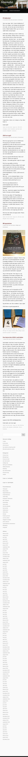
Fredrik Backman (6, 494)
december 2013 (6, 716)
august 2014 (5, 701)
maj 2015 (5, 683)
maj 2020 (5, 568)
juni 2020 (5, 566)
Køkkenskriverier (6, 466)
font (7, 330)
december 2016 (6, 647)
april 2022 (5, 539)
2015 (19, 425)
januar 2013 (5, 737)
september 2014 (6, 699)
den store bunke (14, 19)
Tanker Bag (5, 496)
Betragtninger (6, 457)
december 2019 (6, 577)
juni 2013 (5, 727)
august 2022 (5, 535)
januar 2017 (5, 645)
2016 (19, 127)
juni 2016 (5, 658)
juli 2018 (4, 610)
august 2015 (5, 677)
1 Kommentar (20, 19)
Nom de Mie (5, 508)
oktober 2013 (5, 720)
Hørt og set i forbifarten (7, 464)
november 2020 (6, 556)
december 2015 (6, 670)
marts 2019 (5, 595)
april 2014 (5, 708)
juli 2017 (4, 633)
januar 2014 (5, 714)
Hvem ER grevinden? (14, 10)
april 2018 (5, 616)
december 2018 (6, 600)
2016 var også (7, 135)
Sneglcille (5, 527)
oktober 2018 (5, 604)
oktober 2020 (5, 558)
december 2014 (6, 693)
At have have (5, 455)
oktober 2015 (5, 674)
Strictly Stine (5, 512)
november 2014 (6, 695)
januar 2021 (5, 552)
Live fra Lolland (6, 517)
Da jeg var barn (6, 459)
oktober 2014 (5, 697)
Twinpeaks (5, 488)
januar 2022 (5, 545)
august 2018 (5, 608)
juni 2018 (5, 612)
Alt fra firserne (6, 445)
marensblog (5, 502)
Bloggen (5, 10)
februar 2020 (5, 574)
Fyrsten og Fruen (6, 515)
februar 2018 (5, 620)
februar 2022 (5, 543)
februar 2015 (5, 689)
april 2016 (5, 662)
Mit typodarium (7, 223)
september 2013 (6, 722)
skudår (23, 330)
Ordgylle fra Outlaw (7, 519)
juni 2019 (5, 589)
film (23, 425)
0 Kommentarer (20, 137)
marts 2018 (5, 618)
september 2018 (6, 606)
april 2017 (5, 639)
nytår (23, 216)
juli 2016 (4, 656)
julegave (10, 330)
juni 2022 (5, 537)
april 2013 (5, 731)
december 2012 (6, 739)
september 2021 (6, 547)
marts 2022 (5, 541)
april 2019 (5, 593)
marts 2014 (5, 710)
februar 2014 (5, 712)
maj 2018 (5, 614)
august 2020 (5, 562)
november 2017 (6, 625)
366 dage (4, 330)
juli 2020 (4, 564)
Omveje (4, 514)
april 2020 (5, 570)
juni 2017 (5, 635)
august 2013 (5, 724)
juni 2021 (5, 550)
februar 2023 (5, 533)
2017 (21, 127)
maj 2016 (5, 660)
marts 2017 (5, 641)
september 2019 (6, 583)
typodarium (5, 332)
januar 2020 (5, 575)
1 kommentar (14, 130)
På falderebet (7, 18)
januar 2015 (5, 691)
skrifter (17, 330)
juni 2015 (5, 681)
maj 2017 (5, 637)
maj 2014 (5, 706)
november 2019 (6, 579)
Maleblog (5, 468)
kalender (13, 330)
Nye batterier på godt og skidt (9, 447)
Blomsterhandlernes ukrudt (8, 449)
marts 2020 (5, 572)
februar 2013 (5, 735)
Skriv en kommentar (10, 218)
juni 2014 (5, 704)
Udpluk (4, 474)
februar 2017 (5, 643)
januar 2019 (5, 599)
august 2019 (5, 585)
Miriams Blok (5, 490)
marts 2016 (5, 664)
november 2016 (6, 649)
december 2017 (6, 624)
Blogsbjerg (5, 525)
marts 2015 (5, 687)
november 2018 (6, 602)
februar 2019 (5, 597)
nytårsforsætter (15, 427)
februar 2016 (5, 666)
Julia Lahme (5, 504)
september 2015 (6, 676)
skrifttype (20, 330)
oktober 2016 (5, 651)
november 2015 (6, 672)
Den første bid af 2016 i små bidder (13, 337)
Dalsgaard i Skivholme (7, 498)
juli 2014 (4, 702)
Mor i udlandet (6, 500)
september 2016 (6, 652)
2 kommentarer (13, 332)
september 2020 (6, 560)
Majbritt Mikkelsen (6, 492)
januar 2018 (5, 622)
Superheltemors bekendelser (9, 523)
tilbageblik (9, 130)
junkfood (4, 427)
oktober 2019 (5, 581)
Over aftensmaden (7, 470)
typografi (8, 332)
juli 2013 (4, 726)
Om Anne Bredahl (6, 506)
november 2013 (6, 718)
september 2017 (6, 629)
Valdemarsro (5, 510)
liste (20, 216)
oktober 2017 (5, 627)
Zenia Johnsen (6, 521)
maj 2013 (5, 729)
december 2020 (6, 554)
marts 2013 (5, 733)
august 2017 (5, 631)
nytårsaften (5, 130)
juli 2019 (4, 587)
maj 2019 (5, 591)
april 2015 (5, 685)
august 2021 (5, 548)
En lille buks (5, 443)
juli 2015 (4, 679)
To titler (4, 441)
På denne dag (6, 472)
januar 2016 (5, 668)
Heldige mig (17, 225)
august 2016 (5, 654)
